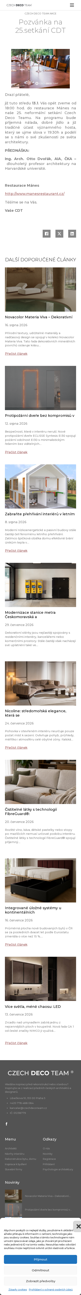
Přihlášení (49, 1164)
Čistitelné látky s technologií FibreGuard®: (31, 811)
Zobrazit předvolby (40, 1281)
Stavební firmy (13, 1169)
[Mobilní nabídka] (72, 5)
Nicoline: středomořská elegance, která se (35, 713)
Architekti (11, 1148)
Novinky (47, 1154)
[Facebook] (47, 234)
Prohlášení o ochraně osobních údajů (51, 1289)
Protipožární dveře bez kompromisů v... (48, 1209)
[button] (75, 1223)
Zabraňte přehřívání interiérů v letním (40, 514)
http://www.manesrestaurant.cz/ (34, 194)
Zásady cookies (17, 1289)
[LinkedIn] (72, 234)
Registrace (49, 1159)
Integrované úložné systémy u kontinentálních (33, 910)
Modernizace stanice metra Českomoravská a (30, 614)
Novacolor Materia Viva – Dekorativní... (47, 1196)
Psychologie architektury (58, 1169)
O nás (46, 1148)
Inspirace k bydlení (16, 1164)
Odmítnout (40, 1270)
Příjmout (40, 1259)
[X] (59, 234)
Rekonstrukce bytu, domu (20, 1159)
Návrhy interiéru (14, 1154)
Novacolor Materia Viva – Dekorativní (38, 317)
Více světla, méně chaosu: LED (33, 1007)
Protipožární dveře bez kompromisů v (39, 415)
